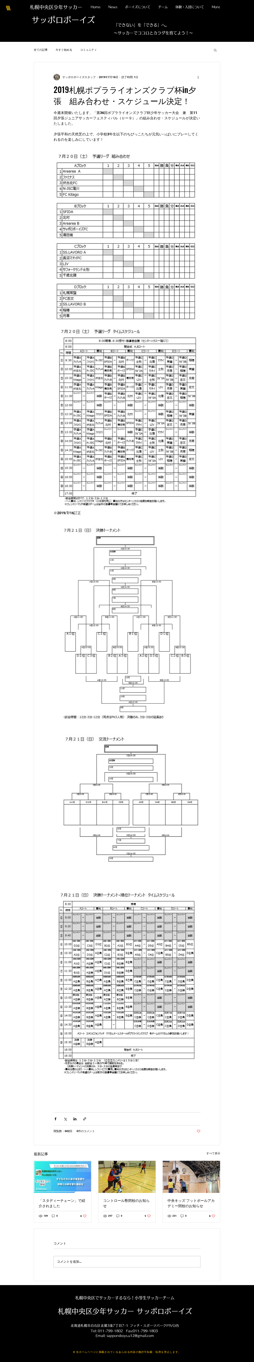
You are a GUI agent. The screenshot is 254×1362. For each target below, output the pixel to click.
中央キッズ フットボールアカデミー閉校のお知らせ (191, 1203)
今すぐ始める (64, 49)
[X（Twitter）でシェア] (65, 1119)
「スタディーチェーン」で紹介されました (62, 1203)
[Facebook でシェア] (55, 1119)
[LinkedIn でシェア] (75, 1119)
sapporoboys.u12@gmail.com (130, 1335)
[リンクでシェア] (85, 1119)
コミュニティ (88, 49)
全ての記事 (41, 49)
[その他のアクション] (198, 77)
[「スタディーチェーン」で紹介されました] (62, 1177)
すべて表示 (213, 1153)
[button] (215, 50)
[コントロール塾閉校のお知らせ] (127, 1177)
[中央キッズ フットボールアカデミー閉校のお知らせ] (191, 1177)
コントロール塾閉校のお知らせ (126, 1203)
